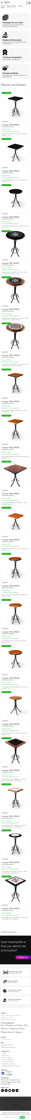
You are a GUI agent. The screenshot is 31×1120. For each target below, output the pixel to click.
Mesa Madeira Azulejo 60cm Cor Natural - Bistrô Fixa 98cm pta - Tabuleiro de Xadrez (15, 365)
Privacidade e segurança (8, 1064)
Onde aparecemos (6, 1039)
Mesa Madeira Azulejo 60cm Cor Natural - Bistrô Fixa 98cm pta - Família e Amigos (15, 319)
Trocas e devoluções (7, 1062)
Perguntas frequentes (7, 1045)
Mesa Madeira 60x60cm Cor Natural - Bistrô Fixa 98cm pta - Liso (15, 457)
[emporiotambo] (8, 1047)
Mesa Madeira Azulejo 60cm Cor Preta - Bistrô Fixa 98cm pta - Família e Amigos (14, 273)
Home (3, 6)
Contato (4, 1053)
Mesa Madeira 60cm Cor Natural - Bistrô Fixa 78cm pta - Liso (14, 733)
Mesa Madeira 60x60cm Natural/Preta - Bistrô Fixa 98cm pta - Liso (14, 411)
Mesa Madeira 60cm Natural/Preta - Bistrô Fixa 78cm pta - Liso (15, 687)
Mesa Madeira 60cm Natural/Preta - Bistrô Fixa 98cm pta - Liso (15, 595)
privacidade (10, 1117)
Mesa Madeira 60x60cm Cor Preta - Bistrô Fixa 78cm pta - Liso (14, 180)
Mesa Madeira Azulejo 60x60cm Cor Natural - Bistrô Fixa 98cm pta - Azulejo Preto (14, 780)
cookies (16, 1117)
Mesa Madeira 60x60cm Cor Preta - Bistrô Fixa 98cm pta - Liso (14, 134)
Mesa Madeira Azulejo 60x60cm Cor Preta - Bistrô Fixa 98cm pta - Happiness (15, 918)
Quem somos (5, 1055)
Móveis (21, 6)
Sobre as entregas (7, 1057)
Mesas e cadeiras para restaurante (10, 1015)
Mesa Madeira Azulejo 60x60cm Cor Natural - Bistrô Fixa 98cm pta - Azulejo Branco (14, 826)
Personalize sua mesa (7, 1017)
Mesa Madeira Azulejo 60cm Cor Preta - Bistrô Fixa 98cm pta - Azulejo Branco (14, 872)
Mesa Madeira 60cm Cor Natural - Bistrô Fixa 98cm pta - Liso (14, 641)
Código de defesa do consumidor (11, 1066)
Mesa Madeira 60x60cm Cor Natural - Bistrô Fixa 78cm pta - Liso (15, 549)
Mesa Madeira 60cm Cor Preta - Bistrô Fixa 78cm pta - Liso (15, 226)
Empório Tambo (11, 6)
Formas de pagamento (8, 1059)
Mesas (3, 7)
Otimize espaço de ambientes (9, 1019)
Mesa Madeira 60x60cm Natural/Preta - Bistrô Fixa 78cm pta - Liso (14, 503)
